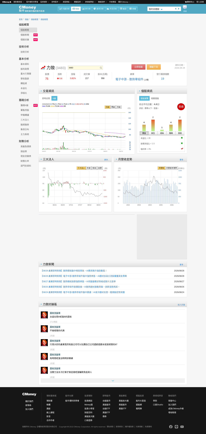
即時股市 (55, 2)
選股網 (139, 404)
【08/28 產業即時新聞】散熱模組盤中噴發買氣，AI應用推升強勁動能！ (74, 270)
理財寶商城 (17, 2)
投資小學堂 (89, 408)
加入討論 (181, 305)
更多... (107, 160)
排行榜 (88, 9)
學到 (155, 400)
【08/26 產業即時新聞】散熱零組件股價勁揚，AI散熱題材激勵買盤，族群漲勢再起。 (80, 287)
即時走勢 (46, 98)
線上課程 (50, 412)
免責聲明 (148, 427)
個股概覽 (34, 19)
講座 (48, 408)
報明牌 (139, 408)
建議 (185, 11)
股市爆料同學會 (32, 2)
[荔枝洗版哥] (44, 314)
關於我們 (29, 401)
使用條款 (119, 427)
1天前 (52, 336)
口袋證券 (88, 420)
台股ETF (106, 408)
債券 (105, 416)
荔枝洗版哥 (55, 313)
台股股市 (106, 400)
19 (162, 78)
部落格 (28, 405)
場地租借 (172, 412)
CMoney (5, 2)
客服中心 (172, 400)
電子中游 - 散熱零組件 (129, 79)
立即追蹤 (138, 67)
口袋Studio (158, 404)
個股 (77, 9)
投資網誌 (88, 400)
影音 (48, 416)
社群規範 (139, 427)
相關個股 (155, 98)
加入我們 (29, 409)
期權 (134, 9)
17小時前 (53, 322)
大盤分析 (66, 9)
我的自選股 (154, 9)
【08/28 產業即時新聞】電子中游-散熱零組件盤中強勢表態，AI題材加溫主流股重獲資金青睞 (84, 276)
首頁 (21, 19)
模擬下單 (154, 67)
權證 (124, 9)
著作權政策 (129, 427)
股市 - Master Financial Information (33, 8)
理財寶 (49, 400)
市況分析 (113, 9)
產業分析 (100, 9)
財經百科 (88, 412)
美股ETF (106, 412)
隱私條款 (110, 427)
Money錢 (89, 404)
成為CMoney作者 (176, 408)
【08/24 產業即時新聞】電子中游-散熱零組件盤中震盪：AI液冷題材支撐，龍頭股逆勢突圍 (83, 292)
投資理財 (43, 2)
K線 (54, 98)
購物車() (190, 2)
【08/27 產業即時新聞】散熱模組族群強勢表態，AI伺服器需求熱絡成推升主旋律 (78, 281)
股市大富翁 (141, 400)
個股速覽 (144, 98)
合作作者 (50, 420)
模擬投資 (77, 2)
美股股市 (106, 404)
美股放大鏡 (89, 416)
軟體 (48, 404)
